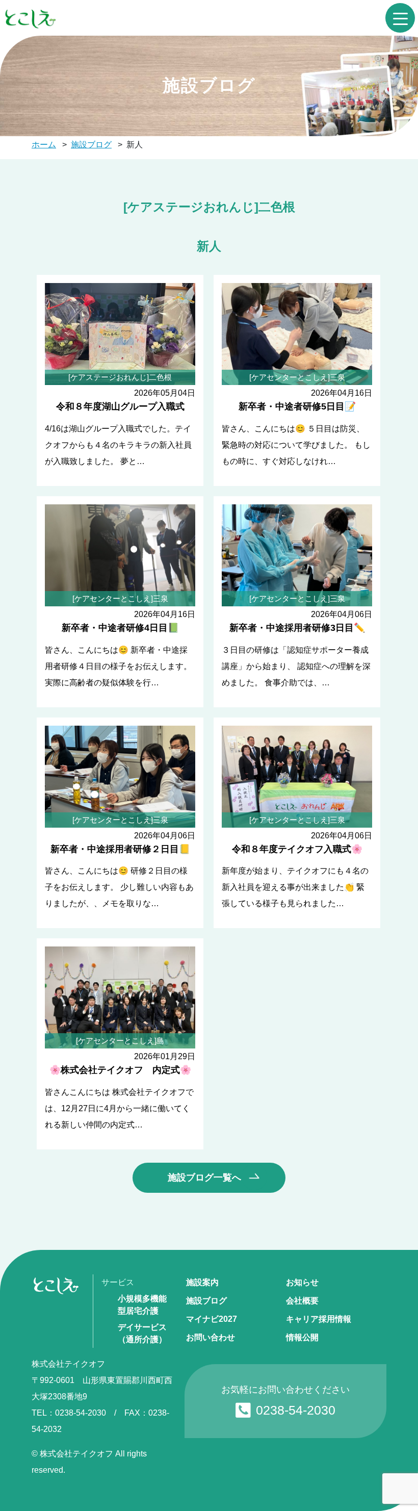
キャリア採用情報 (318, 1319)
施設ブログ (206, 1300)
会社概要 (302, 1300)
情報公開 (302, 1337)
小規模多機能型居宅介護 (142, 1304)
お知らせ (302, 1282)
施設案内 (202, 1282)
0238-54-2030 (295, 1410)
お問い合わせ (210, 1337)
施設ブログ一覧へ (204, 1177)
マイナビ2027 (211, 1319)
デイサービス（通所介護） (142, 1333)
